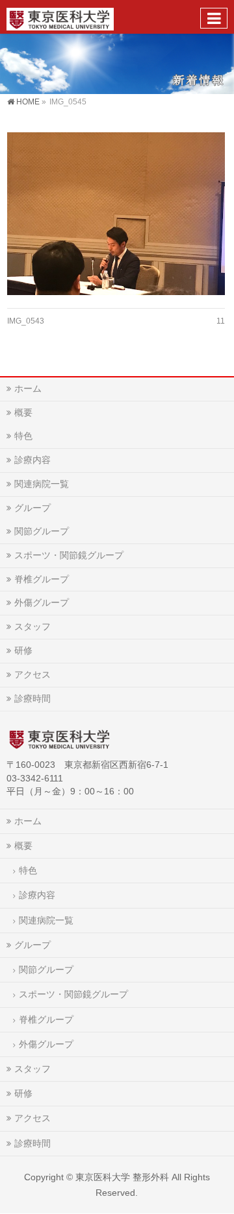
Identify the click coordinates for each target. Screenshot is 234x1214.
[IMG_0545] (116, 213)
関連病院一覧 (41, 484)
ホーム (28, 388)
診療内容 (32, 460)
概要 (23, 412)
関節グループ (41, 531)
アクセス (32, 674)
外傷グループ (41, 602)
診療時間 (32, 698)
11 (220, 321)
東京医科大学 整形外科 (122, 1177)
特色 (23, 436)
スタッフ (32, 626)
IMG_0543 (25, 321)
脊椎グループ (41, 579)
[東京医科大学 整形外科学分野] (60, 16)
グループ (32, 508)
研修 (23, 650)
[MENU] (214, 18)
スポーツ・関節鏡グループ (69, 555)
